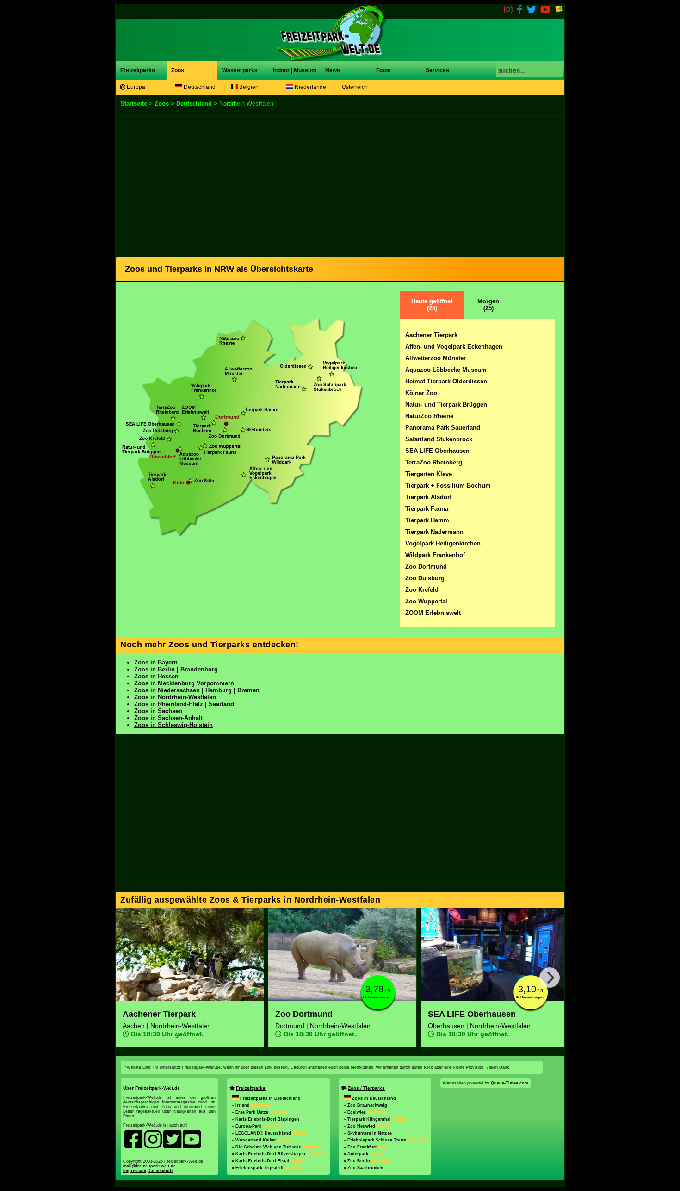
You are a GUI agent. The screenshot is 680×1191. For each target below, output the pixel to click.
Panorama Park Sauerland (442, 427)
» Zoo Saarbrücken (363, 1168)
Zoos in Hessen (156, 676)
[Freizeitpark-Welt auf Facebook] (520, 11)
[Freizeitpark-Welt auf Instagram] (508, 11)
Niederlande (309, 87)
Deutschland (199, 87)
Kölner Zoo (421, 392)
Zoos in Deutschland (374, 1098)
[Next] (549, 977)
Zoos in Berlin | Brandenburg (176, 669)
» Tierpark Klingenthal (368, 1119)
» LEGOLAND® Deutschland (262, 1133)
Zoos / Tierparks (366, 1088)
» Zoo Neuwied (360, 1126)
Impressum (134, 1170)
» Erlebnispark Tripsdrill (258, 1168)
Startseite (133, 103)
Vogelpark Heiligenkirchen (443, 543)
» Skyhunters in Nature (368, 1133)
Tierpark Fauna (426, 508)
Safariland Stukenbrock (438, 439)
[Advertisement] (340, 185)
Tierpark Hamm (427, 520)
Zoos (177, 70)
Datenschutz (160, 1170)
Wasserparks (240, 70)
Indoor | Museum (294, 70)
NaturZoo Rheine (429, 416)
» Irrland (241, 1105)
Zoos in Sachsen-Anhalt (168, 718)
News (332, 70)
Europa (135, 87)
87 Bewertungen (530, 997)
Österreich (355, 87)
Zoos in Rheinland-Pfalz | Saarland (184, 704)
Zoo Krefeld (422, 589)
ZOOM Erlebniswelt (433, 612)
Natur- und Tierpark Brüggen (446, 404)
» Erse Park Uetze (251, 1112)
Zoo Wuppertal (426, 601)
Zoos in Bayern (156, 662)
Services (437, 70)
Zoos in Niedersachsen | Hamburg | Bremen (197, 690)
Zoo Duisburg (425, 578)
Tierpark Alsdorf (428, 497)
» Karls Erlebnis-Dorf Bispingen (265, 1119)
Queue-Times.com (509, 1083)
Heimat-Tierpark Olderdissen (446, 381)
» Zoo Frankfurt (361, 1147)
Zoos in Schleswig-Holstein (173, 724)
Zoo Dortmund (426, 566)
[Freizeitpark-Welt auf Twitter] (531, 11)
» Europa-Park (247, 1126)
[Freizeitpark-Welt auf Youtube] (545, 11)
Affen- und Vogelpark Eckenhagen (453, 346)
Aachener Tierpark (431, 335)
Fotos (383, 70)
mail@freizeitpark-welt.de (149, 1166)
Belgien (248, 87)
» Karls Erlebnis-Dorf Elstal (261, 1161)
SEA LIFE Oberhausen (437, 450)
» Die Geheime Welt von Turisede (267, 1147)
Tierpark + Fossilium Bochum (448, 485)
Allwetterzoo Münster (435, 358)
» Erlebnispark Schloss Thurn (376, 1140)
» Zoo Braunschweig (365, 1105)
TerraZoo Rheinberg (433, 462)
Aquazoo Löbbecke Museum (446, 369)
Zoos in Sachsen (158, 711)
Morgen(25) (488, 305)
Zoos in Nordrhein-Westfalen (175, 697)
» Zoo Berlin (357, 1161)
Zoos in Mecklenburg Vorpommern (184, 683)
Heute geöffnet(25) (431, 305)
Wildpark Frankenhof (435, 555)
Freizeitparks (137, 70)
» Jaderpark (357, 1154)
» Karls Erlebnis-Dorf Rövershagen (269, 1154)
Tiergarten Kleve (428, 473)
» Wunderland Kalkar (255, 1140)
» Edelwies (355, 1112)
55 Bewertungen (377, 997)
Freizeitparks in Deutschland (270, 1098)
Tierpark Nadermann (434, 531)
